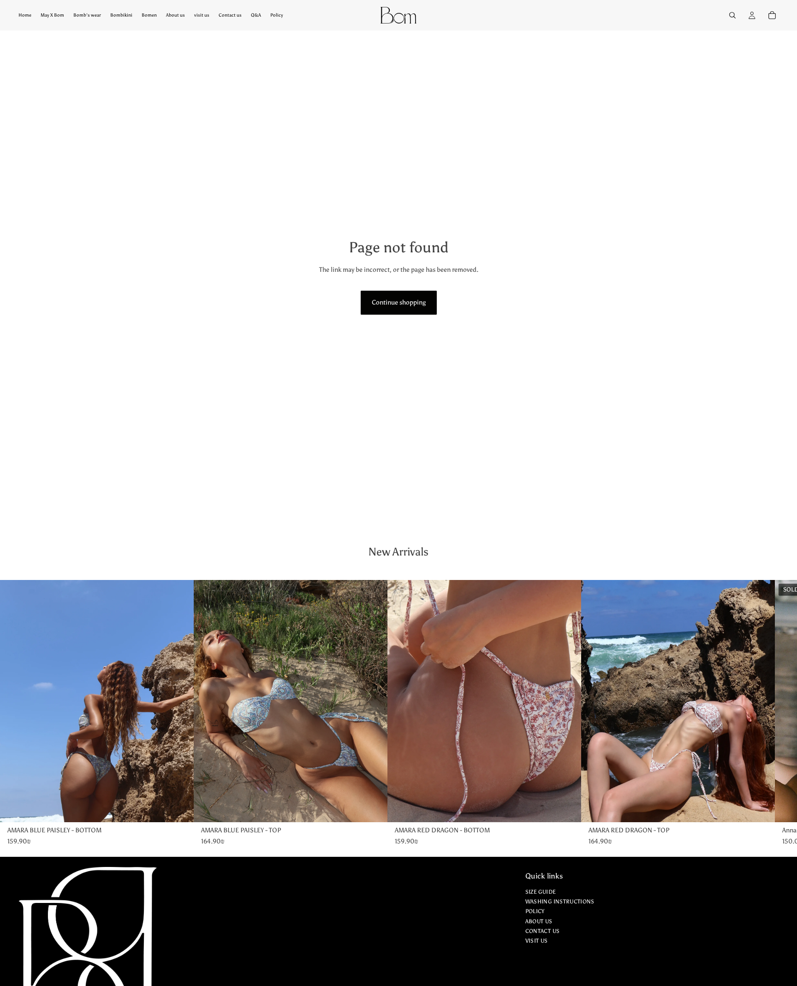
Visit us (536, 941)
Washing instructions (560, 902)
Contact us (542, 931)
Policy (535, 911)
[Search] (732, 15)
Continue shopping (399, 302)
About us (539, 921)
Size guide (540, 892)
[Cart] (772, 15)
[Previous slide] (32, 701)
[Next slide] (161, 701)
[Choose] (179, 808)
